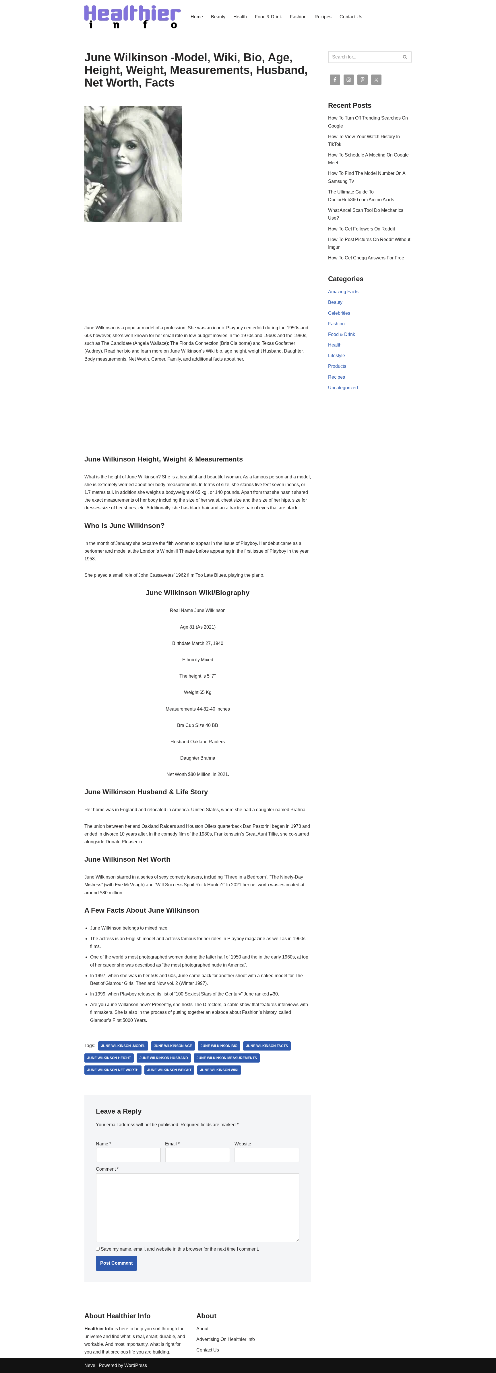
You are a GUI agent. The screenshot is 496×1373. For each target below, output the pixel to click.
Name (103, 1143)
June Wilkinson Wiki (219, 1070)
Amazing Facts (343, 291)
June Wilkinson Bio (219, 1046)
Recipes (323, 16)
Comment (107, 1169)
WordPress (135, 1365)
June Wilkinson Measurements (227, 1058)
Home (197, 16)
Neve (89, 1365)
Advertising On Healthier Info (225, 1339)
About (202, 1328)
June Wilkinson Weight (169, 1070)
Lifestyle (336, 355)
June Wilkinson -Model (123, 1046)
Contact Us (351, 16)
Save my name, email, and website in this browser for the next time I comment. (180, 1249)
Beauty (218, 16)
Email (172, 1143)
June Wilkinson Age (173, 1046)
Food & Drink (268, 16)
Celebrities (339, 313)
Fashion (298, 16)
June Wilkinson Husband (164, 1058)
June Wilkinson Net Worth (113, 1070)
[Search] (405, 57)
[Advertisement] (197, 281)
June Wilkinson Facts (267, 1046)
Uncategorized (343, 387)
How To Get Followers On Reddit (361, 228)
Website (243, 1143)
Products (337, 366)
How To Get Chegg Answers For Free (366, 257)
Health (240, 16)
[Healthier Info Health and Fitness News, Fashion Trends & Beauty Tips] (132, 17)
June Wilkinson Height (109, 1058)
